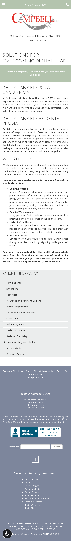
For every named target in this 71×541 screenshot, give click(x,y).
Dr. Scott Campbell (29, 417)
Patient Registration (17, 306)
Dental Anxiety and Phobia (20, 342)
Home (11, 523)
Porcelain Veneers (33, 502)
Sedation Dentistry (16, 336)
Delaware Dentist (11, 417)
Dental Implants (32, 489)
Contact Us (22, 529)
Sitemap (51, 529)
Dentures (29, 483)
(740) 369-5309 (51, 261)
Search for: (14, 446)
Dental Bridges (32, 486)
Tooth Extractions (33, 495)
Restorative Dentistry (40, 526)
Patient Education (16, 330)
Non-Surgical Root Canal (37, 499)
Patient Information (21, 273)
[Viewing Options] (7, 533)
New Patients (13, 283)
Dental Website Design (25, 534)
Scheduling (12, 289)
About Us (60, 526)
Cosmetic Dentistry (52, 523)
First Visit (11, 294)
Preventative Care (15, 526)
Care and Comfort (16, 354)
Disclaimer (37, 529)
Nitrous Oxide (13, 348)
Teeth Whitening (32, 505)
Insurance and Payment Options (23, 301)
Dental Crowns (32, 492)
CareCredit (12, 318)
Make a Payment (15, 324)
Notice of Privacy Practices (21, 312)
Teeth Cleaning (32, 508)
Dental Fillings (31, 479)
